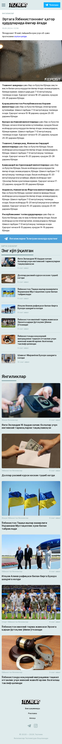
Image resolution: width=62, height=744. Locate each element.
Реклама (32, 713)
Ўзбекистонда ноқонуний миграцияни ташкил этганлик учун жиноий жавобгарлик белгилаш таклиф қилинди (30, 680)
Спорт (4, 622)
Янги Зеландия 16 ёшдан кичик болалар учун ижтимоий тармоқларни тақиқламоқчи (29, 426)
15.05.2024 (7, 28)
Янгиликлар (8, 13)
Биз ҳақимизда (32, 708)
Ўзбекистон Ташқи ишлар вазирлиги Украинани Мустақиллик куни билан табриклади (24, 525)
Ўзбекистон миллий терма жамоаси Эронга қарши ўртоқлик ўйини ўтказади (29, 628)
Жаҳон (4, 420)
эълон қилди (20, 36)
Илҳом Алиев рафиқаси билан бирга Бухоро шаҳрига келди (29, 577)
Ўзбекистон (7, 471)
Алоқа (32, 718)
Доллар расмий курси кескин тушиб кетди (28, 475)
